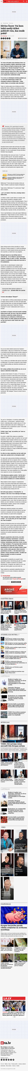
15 (14, 648)
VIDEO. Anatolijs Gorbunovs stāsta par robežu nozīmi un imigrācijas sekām (15, 652)
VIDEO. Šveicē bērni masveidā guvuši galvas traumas (19, 964)
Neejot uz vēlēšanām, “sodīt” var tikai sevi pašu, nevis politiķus (6, 949)
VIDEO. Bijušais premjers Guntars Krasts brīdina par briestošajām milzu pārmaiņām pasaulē (19, 765)
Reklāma (6, 1063)
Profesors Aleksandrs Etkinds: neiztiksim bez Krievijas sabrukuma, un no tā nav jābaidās (16, 663)
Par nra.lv (2, 1063)
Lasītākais (5, 676)
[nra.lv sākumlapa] (4, 1)
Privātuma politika (14, 1063)
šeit (3, 292)
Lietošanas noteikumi (22, 1063)
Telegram (14, 578)
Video (3, 827)
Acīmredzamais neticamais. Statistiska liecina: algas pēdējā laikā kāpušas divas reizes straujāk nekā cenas (16, 657)
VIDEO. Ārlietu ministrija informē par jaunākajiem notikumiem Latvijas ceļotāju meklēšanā (7, 965)
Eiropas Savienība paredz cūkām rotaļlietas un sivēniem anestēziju (14, 927)
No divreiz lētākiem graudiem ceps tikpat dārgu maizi (14, 672)
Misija (9, 1063)
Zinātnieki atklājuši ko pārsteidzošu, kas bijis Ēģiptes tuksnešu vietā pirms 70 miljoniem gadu (15, 178)
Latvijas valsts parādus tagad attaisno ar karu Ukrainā (15, 648)
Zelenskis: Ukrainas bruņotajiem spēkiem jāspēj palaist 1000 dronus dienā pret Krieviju (17, 690)
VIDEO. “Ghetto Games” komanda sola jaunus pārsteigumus (7, 764)
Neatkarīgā (5, 23)
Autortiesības (3, 1065)
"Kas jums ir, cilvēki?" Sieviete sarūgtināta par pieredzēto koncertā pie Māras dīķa (16, 175)
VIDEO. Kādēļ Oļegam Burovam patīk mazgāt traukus (20, 612)
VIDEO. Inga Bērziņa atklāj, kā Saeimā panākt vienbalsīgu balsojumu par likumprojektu (6, 627)
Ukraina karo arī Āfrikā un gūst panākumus (14, 667)
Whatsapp (20, 578)
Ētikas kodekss (8, 1065)
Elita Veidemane (4, 36)
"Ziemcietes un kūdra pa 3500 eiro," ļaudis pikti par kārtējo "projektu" (20, 949)
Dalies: (8, 582)
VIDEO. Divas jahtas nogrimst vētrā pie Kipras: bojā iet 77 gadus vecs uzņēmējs (17, 713)
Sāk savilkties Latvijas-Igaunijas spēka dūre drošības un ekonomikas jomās (16, 643)
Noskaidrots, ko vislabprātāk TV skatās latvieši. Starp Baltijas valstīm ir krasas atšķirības (17, 698)
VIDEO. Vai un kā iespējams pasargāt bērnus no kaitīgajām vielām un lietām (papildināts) (20, 627)
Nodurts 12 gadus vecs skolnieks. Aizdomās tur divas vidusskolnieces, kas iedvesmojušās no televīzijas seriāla (17, 681)
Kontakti (17, 1065)
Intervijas (11, 23)
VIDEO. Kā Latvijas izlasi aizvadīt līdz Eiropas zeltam (6, 612)
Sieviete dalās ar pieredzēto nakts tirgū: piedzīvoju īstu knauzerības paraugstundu (16, 705)
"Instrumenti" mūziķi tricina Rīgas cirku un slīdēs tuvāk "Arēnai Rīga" (14, 639)
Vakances (14, 1065)
